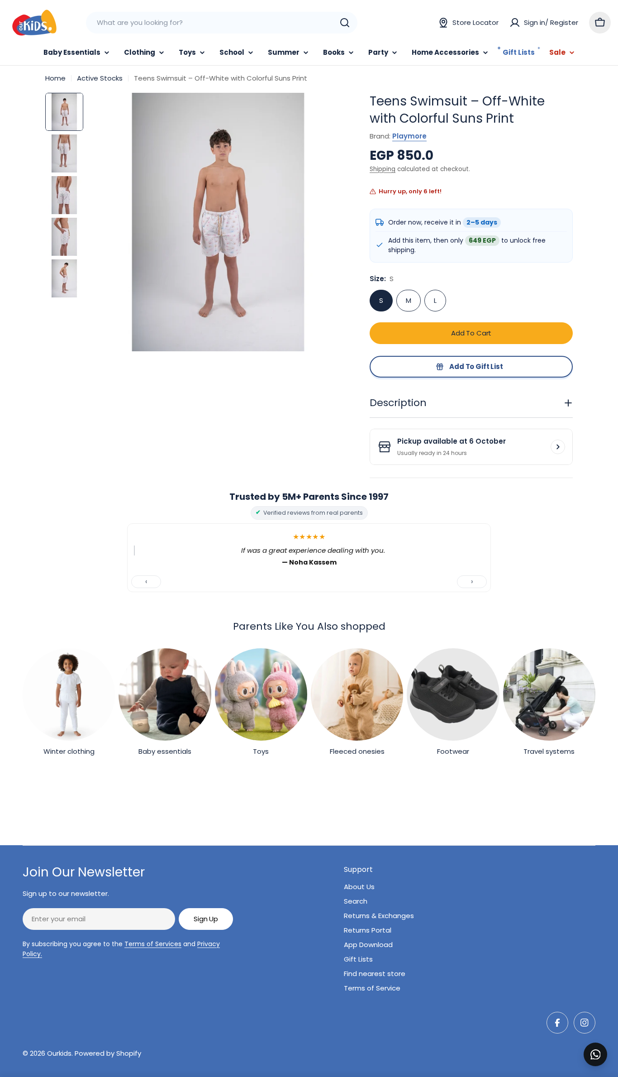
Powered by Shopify (108, 1053)
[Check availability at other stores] (558, 447)
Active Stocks (100, 78)
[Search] (344, 22)
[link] (69, 704)
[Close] (604, 1044)
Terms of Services (152, 943)
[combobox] (221, 23)
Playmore (409, 136)
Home (55, 78)
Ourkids (59, 1053)
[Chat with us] (595, 1054)
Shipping (382, 169)
